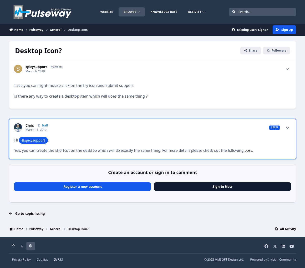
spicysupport (36, 67)
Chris (29, 125)
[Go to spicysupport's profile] (18, 69)
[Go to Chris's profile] (18, 127)
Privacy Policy (21, 259)
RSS (60, 259)
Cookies (42, 259)
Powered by (273, 259)
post (248, 150)
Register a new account (82, 186)
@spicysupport (33, 140)
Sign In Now (223, 186)
